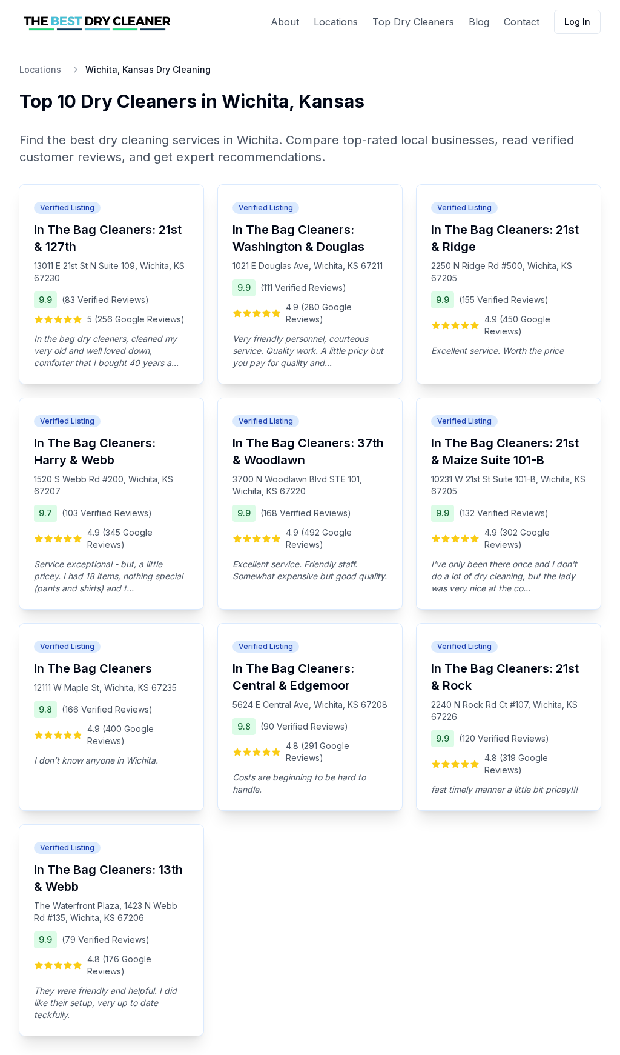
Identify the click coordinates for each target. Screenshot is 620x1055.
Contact (521, 22)
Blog (479, 22)
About (285, 22)
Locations (336, 22)
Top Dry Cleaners (413, 22)
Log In (577, 21)
